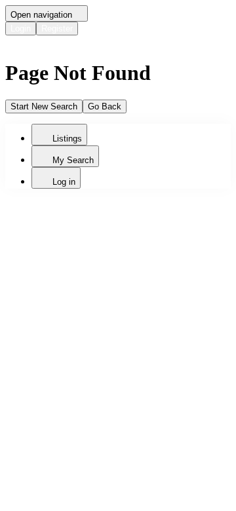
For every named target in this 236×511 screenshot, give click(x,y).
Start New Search (43, 106)
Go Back (104, 106)
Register (57, 28)
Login (20, 28)
